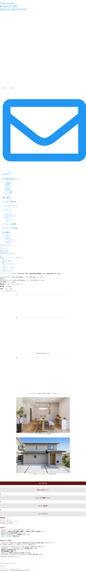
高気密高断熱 (8, 183)
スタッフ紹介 (8, 240)
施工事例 (6, 197)
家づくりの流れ (9, 191)
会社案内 (6, 232)
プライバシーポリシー (14, 568)
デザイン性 (8, 186)
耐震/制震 (7, 184)
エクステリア (8, 219)
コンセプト (8, 181)
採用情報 (7, 243)
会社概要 (7, 238)
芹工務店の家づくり (11, 179)
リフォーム (7, 210)
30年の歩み (8, 235)
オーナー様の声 (9, 201)
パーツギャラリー (10, 206)
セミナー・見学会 (10, 228)
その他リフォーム (9, 220)
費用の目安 (8, 189)
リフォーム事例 (9, 224)
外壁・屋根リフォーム (10, 216)
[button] (1, 479)
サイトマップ (3, 568)
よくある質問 (8, 192)
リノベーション (9, 213)
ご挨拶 (7, 236)
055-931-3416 (4, 536)
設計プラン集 (8, 194)
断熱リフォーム (9, 217)
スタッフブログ (9, 241)
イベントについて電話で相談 (15, 257)
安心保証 (7, 188)
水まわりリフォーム (10, 214)
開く (1, 494)
